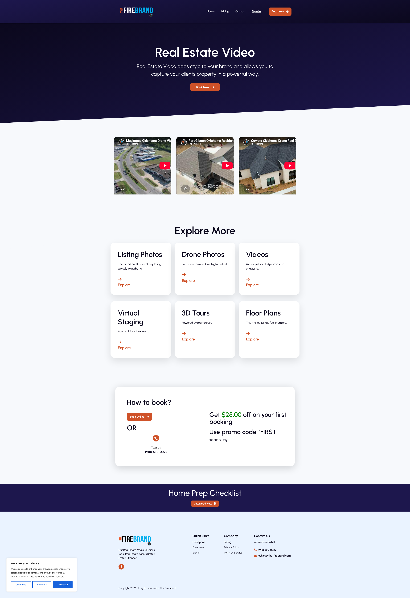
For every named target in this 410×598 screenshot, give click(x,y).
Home (210, 11)
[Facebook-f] (121, 567)
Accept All (63, 584)
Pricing (225, 11)
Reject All (42, 584)
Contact (240, 11)
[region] (41, 575)
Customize (21, 584)
